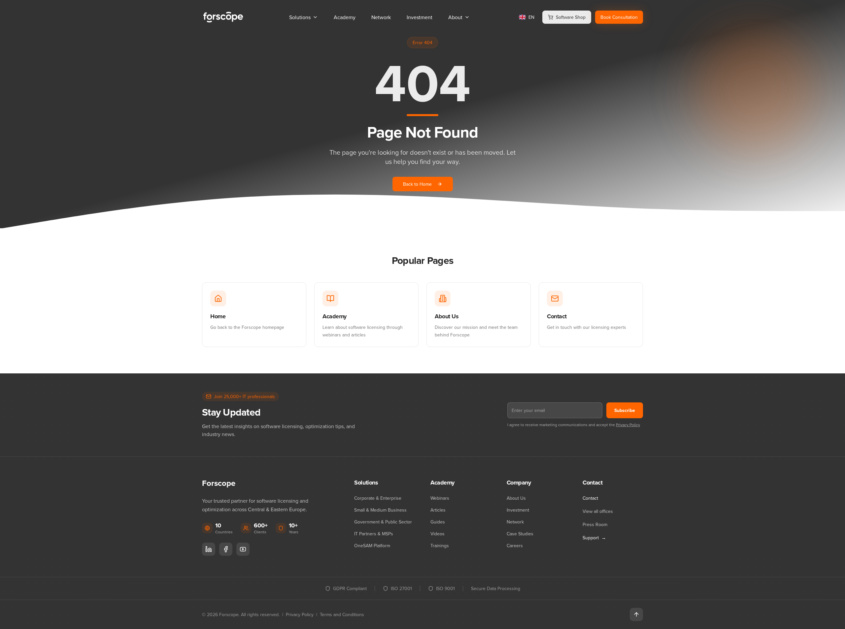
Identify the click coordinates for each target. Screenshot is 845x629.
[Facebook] (225, 549)
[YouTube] (243, 549)
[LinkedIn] (208, 549)
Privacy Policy (628, 424)
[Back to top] (636, 614)
